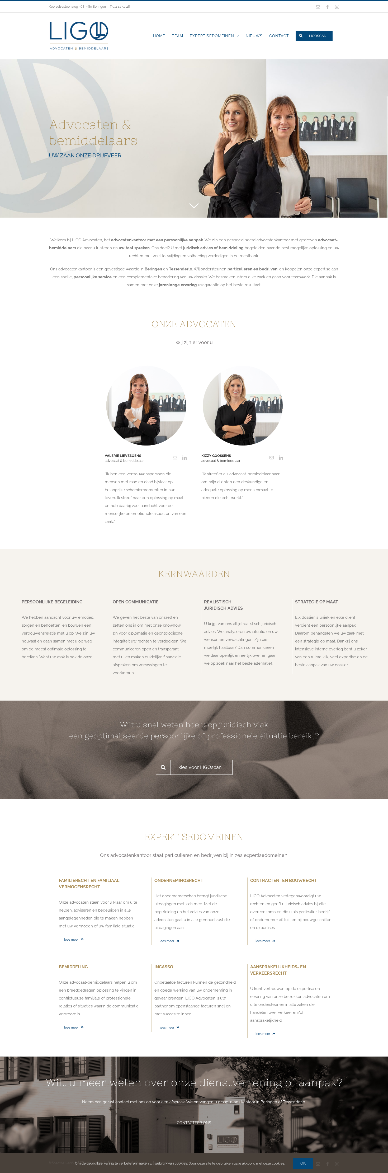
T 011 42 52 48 (120, 6)
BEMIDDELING (73, 966)
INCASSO (163, 966)
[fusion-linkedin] (184, 458)
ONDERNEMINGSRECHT (178, 880)
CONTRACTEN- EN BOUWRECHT (283, 880)
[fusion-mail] (175, 458)
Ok (303, 1163)
